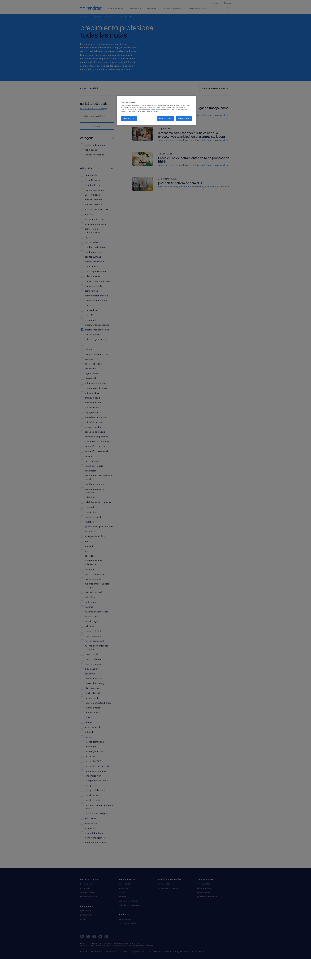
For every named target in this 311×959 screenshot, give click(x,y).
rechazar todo (165, 118)
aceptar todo (184, 118)
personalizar (128, 118)
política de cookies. (152, 111)
